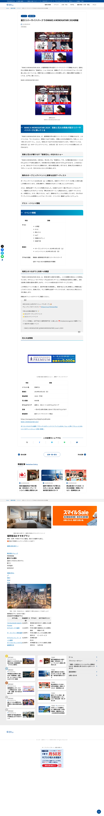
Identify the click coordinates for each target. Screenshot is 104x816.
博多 (8, 578)
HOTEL (72, 5)
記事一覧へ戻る (52, 454)
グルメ (94, 5)
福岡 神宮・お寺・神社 (83, 5)
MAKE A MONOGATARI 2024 (29, 422)
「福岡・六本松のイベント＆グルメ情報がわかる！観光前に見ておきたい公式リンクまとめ (82, 666)
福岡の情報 (48, 5)
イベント (56, 5)
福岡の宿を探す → (12, 546)
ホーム (71, 657)
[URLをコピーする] (77, 442)
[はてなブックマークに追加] (52, 442)
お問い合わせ (73, 675)
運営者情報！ (73, 672)
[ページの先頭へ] (99, 812)
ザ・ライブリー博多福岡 (14, 633)
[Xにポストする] (27, 442)
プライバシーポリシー (75, 661)
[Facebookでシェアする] (39, 442)
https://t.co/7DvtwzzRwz (49, 307)
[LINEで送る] (64, 442)
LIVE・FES (64, 5)
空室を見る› (10, 573)
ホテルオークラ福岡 (13, 628)
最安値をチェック (12, 553)
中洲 (8, 583)
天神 (8, 580)
